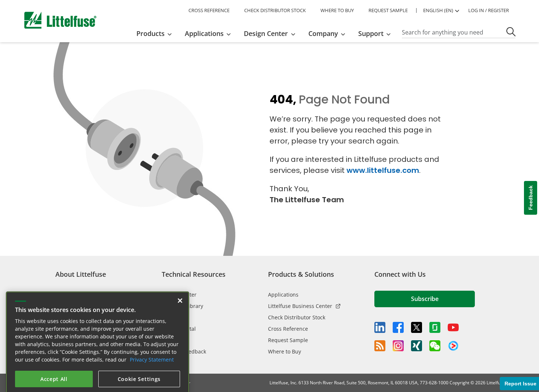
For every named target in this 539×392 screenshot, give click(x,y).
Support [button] (371, 33)
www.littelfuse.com (382, 170)
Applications (283, 294)
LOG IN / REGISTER (488, 10)
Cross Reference (288, 328)
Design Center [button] (266, 33)
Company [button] (323, 33)
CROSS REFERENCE (209, 10)
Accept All (53, 363)
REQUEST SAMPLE (388, 10)
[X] (416, 327)
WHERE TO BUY (337, 10)
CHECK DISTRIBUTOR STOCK (275, 10)
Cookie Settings (139, 363)
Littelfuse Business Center (300, 305)
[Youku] (453, 346)
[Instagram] (398, 345)
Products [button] (150, 33)
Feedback (531, 198)
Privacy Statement (152, 343)
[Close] (180, 285)
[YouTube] (453, 327)
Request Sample (288, 340)
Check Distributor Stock (296, 317)
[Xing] (416, 345)
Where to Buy (284, 351)
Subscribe (425, 299)
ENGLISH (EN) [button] (438, 10)
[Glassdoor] (434, 327)
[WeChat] (434, 345)
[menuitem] (156, 33)
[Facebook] (398, 327)
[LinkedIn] (379, 327)
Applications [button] (204, 33)
